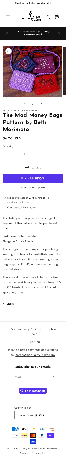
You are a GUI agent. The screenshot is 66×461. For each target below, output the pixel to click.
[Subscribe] (53, 377)
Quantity (8, 146)
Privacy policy (39, 453)
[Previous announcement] (7, 33)
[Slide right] (41, 104)
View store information (21, 207)
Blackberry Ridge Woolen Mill (31, 448)
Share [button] (10, 303)
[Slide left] (25, 104)
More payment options (33, 187)
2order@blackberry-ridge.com (35, 355)
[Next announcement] (59, 33)
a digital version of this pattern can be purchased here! (30, 223)
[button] (7, 17)
